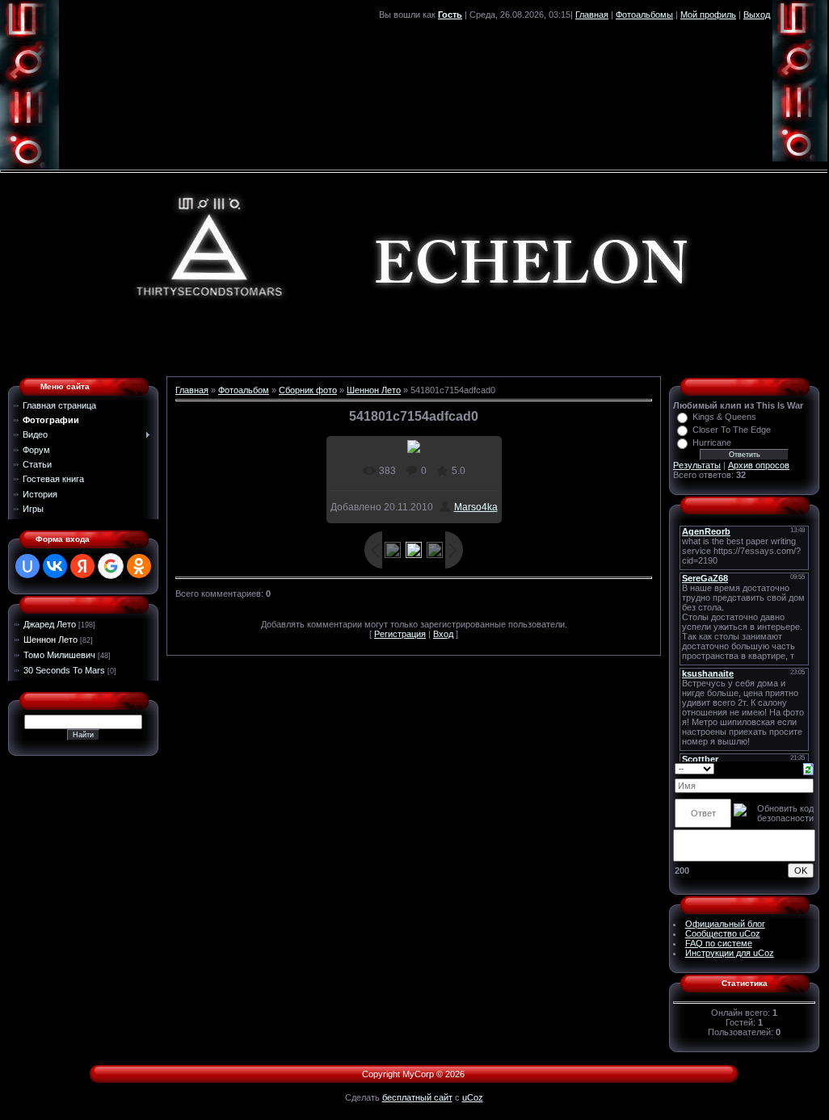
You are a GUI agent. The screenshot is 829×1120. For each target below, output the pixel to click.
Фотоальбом (243, 390)
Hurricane (711, 442)
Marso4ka (476, 507)
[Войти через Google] (111, 566)
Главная (591, 14)
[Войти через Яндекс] (82, 566)
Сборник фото (308, 390)
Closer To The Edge (731, 429)
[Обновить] (808, 768)
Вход (443, 634)
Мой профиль (708, 14)
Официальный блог (725, 924)
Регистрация (400, 634)
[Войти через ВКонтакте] (55, 566)
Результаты (697, 465)
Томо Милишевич (59, 655)
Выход (756, 14)
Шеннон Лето (50, 639)
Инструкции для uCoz (729, 953)
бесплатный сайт (417, 1097)
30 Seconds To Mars (64, 670)
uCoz (472, 1097)
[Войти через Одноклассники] (139, 566)
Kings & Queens (724, 417)
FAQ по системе (718, 943)
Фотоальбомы (644, 14)
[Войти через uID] (27, 566)
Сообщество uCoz (722, 933)
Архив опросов (758, 465)
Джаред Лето (49, 624)
